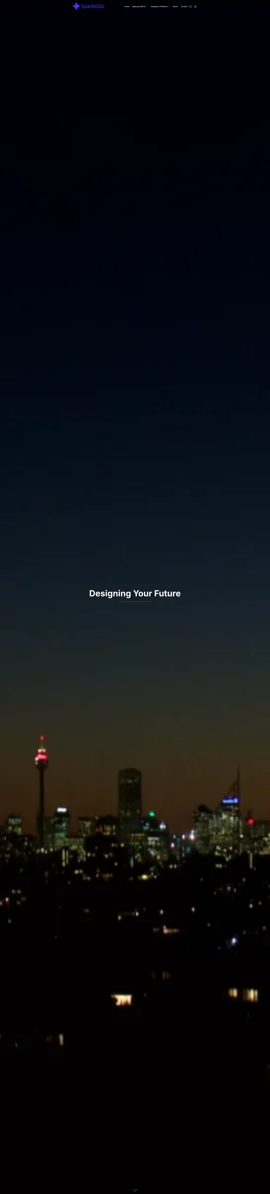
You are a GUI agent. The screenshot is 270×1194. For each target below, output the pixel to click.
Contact (184, 6)
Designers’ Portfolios (159, 6)
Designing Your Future (135, 593)
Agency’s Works (138, 6)
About (175, 6)
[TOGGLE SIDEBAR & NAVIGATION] (196, 6)
